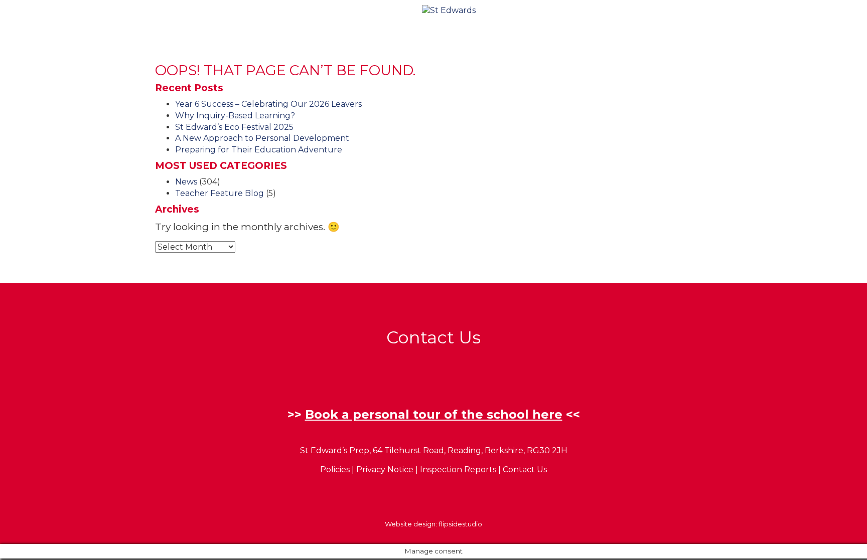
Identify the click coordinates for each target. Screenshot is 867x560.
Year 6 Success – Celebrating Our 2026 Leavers (268, 104)
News (186, 181)
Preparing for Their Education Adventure (258, 149)
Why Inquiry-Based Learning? (235, 115)
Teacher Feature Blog (219, 193)
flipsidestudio (460, 524)
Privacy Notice (384, 469)
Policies (335, 469)
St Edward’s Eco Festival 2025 (234, 127)
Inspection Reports (458, 469)
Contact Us (525, 469)
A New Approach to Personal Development (262, 138)
